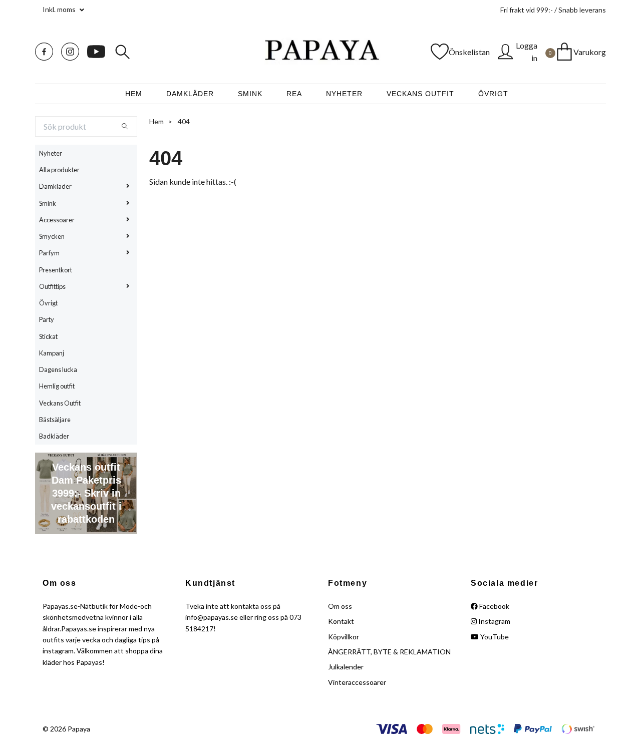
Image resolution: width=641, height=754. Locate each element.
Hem (133, 94)
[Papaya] (320, 52)
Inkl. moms (60, 9)
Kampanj (51, 353)
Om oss (340, 606)
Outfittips (52, 286)
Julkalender (346, 666)
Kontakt (341, 621)
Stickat (48, 336)
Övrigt (493, 94)
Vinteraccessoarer (357, 682)
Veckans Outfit (420, 94)
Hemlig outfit (57, 386)
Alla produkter (59, 170)
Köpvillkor (343, 636)
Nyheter (344, 94)
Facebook (493, 606)
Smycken (52, 236)
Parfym (49, 253)
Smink (250, 94)
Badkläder (54, 436)
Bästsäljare (55, 420)
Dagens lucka (58, 369)
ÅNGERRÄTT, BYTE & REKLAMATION (389, 651)
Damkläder (190, 94)
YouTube (494, 636)
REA (294, 94)
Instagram (493, 621)
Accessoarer (57, 220)
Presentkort (55, 270)
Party (46, 319)
